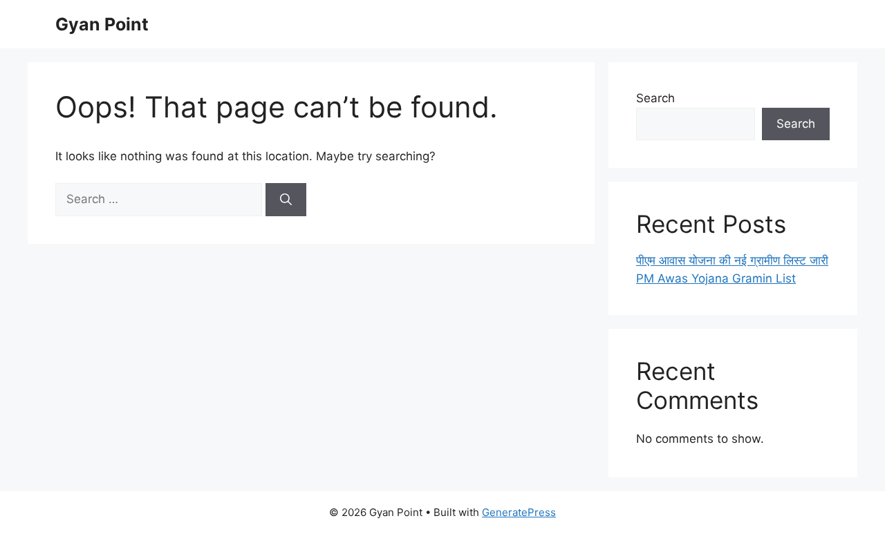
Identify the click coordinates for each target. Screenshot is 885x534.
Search (655, 98)
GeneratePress (519, 512)
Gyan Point (102, 24)
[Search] (286, 199)
